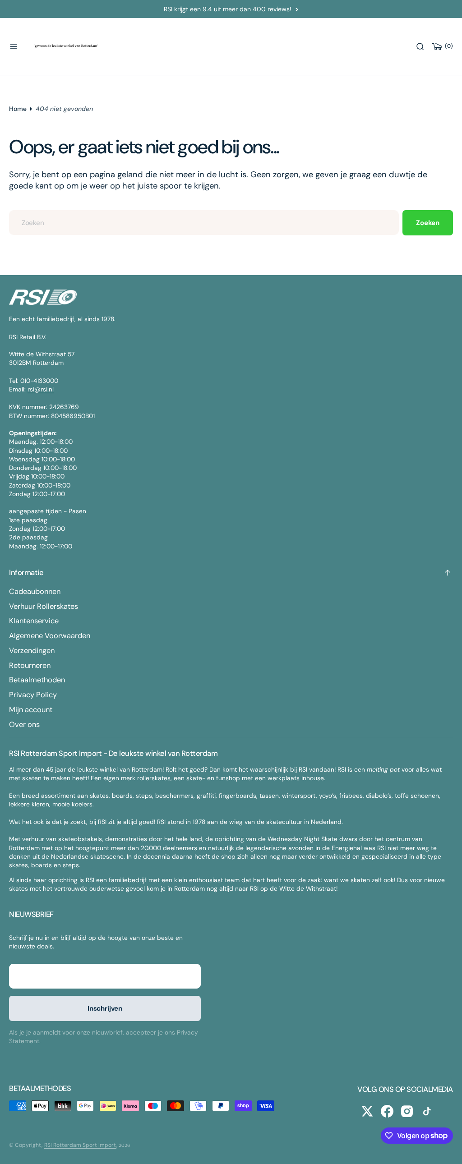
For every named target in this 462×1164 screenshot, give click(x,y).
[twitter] (367, 1111)
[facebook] (387, 1111)
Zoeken (427, 222)
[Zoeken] (420, 46)
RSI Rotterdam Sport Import (80, 1145)
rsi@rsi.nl (41, 389)
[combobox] (204, 222)
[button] (13, 46)
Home (18, 109)
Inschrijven (105, 1008)
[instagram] (407, 1111)
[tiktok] (427, 1111)
